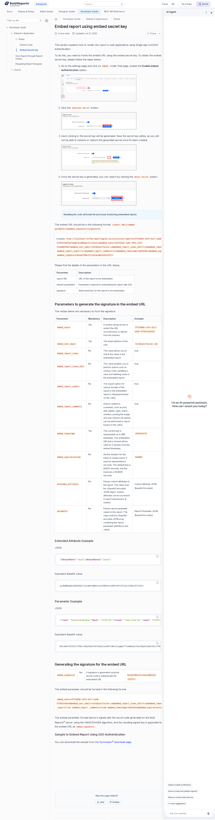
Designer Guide (67, 11)
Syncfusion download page (115, 742)
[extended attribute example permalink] (95, 541)
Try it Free (186, 4)
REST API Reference (114, 11)
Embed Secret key (29, 50)
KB (173, 4)
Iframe (22, 39)
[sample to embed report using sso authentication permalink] (127, 735)
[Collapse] (46, 21)
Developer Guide (89, 11)
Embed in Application (24, 33)
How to (17, 70)
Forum (165, 4)
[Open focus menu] (159, 33)
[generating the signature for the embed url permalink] (128, 665)
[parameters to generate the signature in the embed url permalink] (148, 305)
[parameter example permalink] (84, 602)
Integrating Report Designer (28, 64)
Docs (9, 11)
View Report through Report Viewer (29, 57)
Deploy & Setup (26, 11)
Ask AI (205, 4)
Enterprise (41, 4)
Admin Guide (46, 11)
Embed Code (26, 45)
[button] (100, 802)
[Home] (56, 19)
